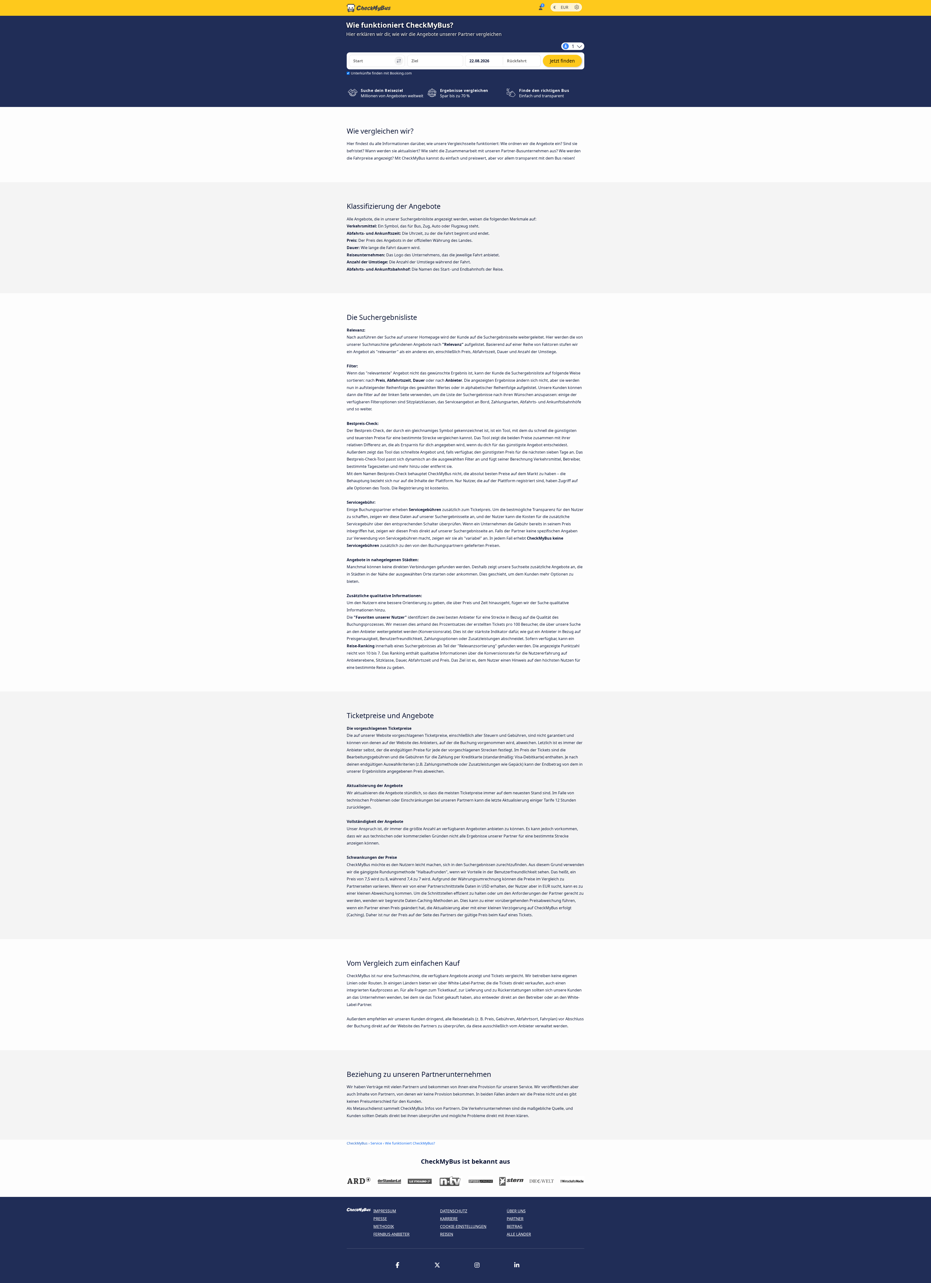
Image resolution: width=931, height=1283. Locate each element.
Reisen (446, 1234)
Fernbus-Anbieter (391, 1234)
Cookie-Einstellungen (463, 1226)
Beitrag (514, 1226)
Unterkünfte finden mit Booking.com (381, 73)
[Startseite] (369, 8)
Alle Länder (519, 1234)
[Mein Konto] (540, 7)
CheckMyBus (357, 1143)
